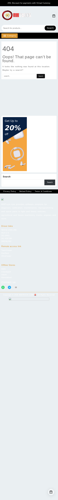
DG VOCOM (6, 238)
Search (50, 28)
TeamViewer (6, 250)
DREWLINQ (6, 241)
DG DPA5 (5, 236)
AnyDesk (5, 253)
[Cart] (53, 15)
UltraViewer (6, 256)
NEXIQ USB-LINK (9, 230)
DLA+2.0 (5, 233)
